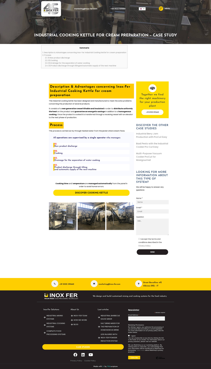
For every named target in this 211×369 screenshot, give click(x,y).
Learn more (141, 350)
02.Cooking (51, 60)
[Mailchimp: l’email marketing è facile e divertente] (160, 359)
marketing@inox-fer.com (85, 8)
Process (46, 55)
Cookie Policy (90, 360)
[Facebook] (75, 355)
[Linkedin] (83, 355)
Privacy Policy (144, 245)
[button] (142, 8)
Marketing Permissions (136, 325)
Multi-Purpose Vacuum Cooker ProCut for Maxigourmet (149, 157)
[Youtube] (91, 355)
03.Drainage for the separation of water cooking (67, 63)
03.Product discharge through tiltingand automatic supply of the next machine (80, 65)
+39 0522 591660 (118, 8)
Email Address (133, 315)
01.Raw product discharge (57, 57)
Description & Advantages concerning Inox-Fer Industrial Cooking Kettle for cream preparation (84, 52)
